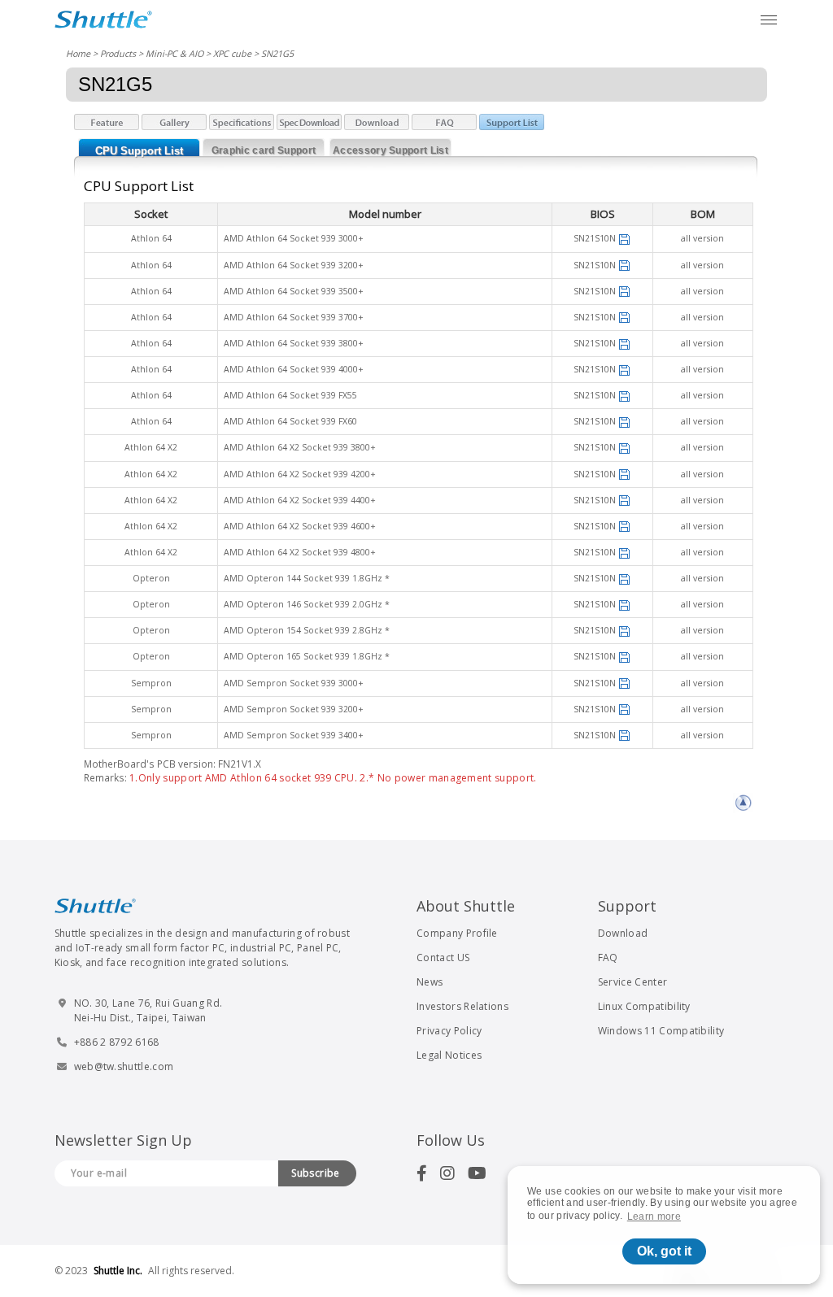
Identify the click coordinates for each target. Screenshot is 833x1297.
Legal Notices (449, 1055)
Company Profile (457, 933)
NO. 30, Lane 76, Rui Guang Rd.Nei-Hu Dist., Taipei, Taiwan (148, 1010)
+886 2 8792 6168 (116, 1042)
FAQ (608, 957)
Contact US (442, 957)
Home (78, 53)
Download (623, 933)
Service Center (632, 982)
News (429, 982)
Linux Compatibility (644, 1006)
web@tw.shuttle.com (124, 1066)
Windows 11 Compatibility (661, 1031)
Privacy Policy (449, 1031)
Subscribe (315, 1173)
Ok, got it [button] (664, 1251)
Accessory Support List (390, 150)
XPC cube (232, 53)
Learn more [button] (654, 1216)
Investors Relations (462, 1006)
